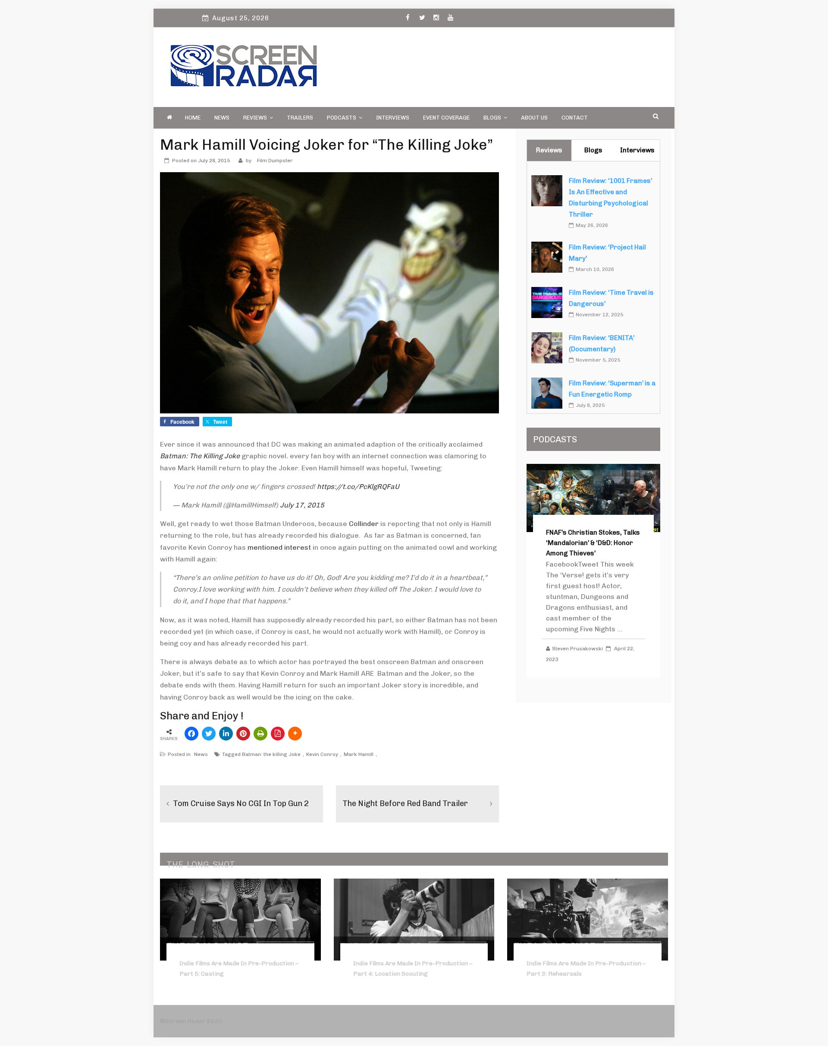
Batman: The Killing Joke (200, 456)
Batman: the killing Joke (271, 754)
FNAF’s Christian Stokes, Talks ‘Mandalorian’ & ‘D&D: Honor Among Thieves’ (593, 543)
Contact (574, 117)
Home (193, 117)
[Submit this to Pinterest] (243, 733)
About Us (534, 117)
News (221, 117)
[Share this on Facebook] (191, 733)
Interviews (392, 117)
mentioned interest (279, 547)
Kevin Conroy (322, 754)
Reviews (255, 117)
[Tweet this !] (209, 733)
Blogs (492, 117)
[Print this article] (260, 733)
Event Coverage (446, 117)
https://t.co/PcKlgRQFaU (358, 486)
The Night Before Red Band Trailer (405, 803)
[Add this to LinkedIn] (226, 733)
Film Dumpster (275, 161)
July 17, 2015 (302, 505)
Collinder (364, 524)
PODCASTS (341, 117)
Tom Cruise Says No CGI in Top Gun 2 (241, 803)
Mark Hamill (358, 754)
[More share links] (295, 733)
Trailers (300, 117)
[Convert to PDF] (278, 733)
